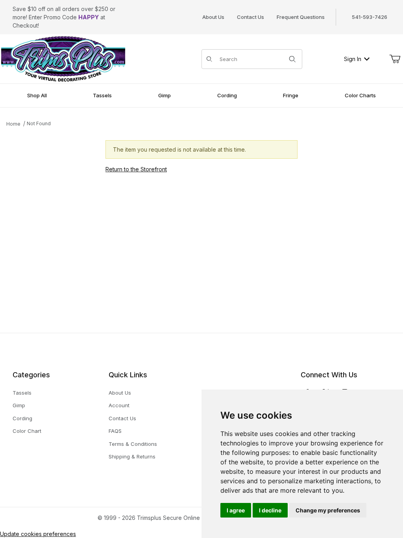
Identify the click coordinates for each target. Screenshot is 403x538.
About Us (213, 17)
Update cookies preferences (38, 534)
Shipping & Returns (132, 456)
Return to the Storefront (136, 169)
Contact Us (250, 17)
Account (119, 405)
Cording (22, 418)
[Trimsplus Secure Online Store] (63, 58)
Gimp (19, 405)
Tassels (22, 393)
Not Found (39, 123)
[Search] (292, 59)
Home (13, 124)
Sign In (352, 59)
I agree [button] (236, 510)
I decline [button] (270, 510)
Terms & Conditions (133, 444)
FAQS (115, 431)
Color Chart (27, 431)
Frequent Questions (301, 17)
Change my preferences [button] (328, 510)
